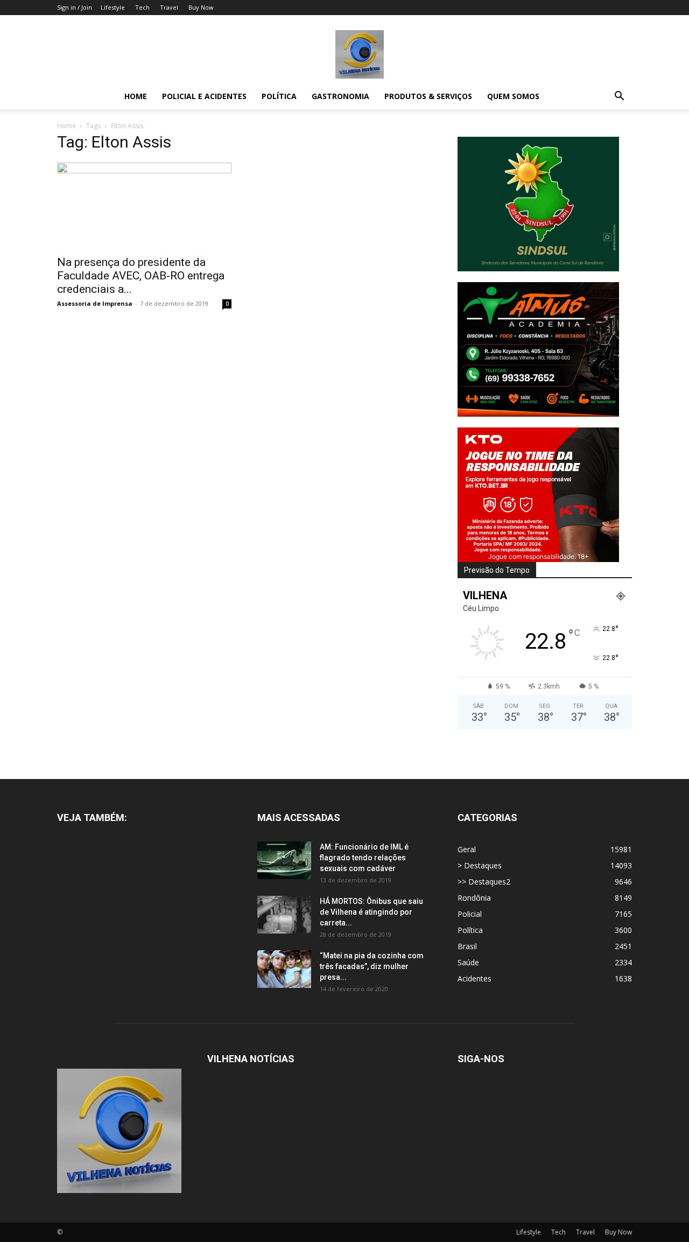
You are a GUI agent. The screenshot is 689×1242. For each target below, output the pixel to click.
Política (279, 96)
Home (135, 96)
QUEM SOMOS (513, 96)
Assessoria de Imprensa (94, 303)
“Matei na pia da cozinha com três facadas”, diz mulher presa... (372, 966)
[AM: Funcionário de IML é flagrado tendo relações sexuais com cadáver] (284, 860)
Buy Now (201, 7)
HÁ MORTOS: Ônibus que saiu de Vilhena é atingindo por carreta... (371, 912)
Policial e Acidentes (204, 96)
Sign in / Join (74, 7)
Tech (142, 7)
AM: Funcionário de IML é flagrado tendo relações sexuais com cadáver (364, 858)
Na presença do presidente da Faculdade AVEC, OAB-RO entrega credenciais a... (140, 276)
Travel (169, 7)
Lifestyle (113, 7)
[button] (619, 97)
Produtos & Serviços (428, 96)
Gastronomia (340, 96)
